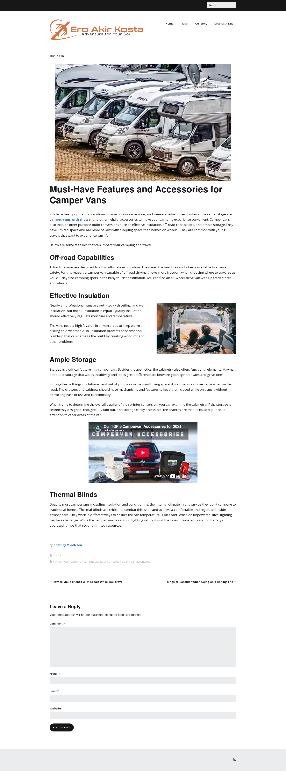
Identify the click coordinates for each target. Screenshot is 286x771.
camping (75, 561)
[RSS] (234, 759)
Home (169, 23)
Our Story (201, 23)
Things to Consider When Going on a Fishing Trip (199, 582)
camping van (120, 561)
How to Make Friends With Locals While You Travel (88, 582)
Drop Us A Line (223, 23)
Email (54, 691)
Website (55, 708)
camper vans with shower (71, 219)
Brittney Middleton (68, 545)
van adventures (140, 561)
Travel (184, 23)
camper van (60, 561)
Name (55, 674)
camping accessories (97, 561)
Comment (57, 624)
